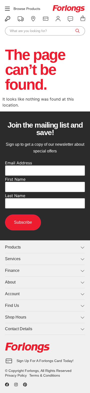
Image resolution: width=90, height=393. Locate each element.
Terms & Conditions (44, 375)
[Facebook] (7, 385)
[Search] (77, 31)
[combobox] (45, 31)
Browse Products (27, 9)
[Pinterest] (25, 385)
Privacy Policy (16, 375)
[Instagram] (16, 385)
